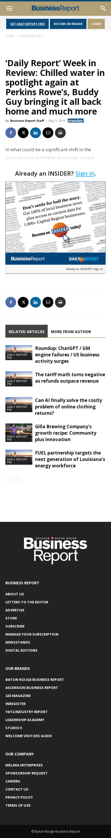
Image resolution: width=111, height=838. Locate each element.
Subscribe (15, 626)
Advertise (14, 610)
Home (10, 36)
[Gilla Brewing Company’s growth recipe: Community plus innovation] (18, 432)
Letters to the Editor (26, 602)
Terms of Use (17, 805)
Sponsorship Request (26, 773)
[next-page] (17, 479)
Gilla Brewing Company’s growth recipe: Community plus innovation (65, 432)
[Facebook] (10, 132)
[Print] (60, 132)
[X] (23, 132)
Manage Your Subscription (31, 634)
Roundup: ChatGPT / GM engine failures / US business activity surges (67, 354)
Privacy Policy (19, 797)
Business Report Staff (27, 121)
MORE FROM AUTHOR (71, 331)
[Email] (48, 132)
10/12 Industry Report (26, 711)
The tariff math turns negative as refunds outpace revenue (70, 377)
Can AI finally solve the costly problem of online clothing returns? (68, 406)
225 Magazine (18, 695)
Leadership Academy (24, 719)
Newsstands (17, 642)
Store (11, 618)
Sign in (85, 173)
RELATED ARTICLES (26, 331)
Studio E (13, 727)
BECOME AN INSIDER (68, 24)
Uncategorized (31, 36)
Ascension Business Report (31, 687)
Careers (12, 781)
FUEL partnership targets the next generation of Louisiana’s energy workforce (70, 459)
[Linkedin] (35, 132)
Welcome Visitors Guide (28, 735)
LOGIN (96, 24)
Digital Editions (21, 650)
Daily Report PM (17, 356)
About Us (14, 594)
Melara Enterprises (24, 765)
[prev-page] (8, 479)
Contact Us (16, 789)
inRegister (15, 703)
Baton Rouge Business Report (34, 679)
